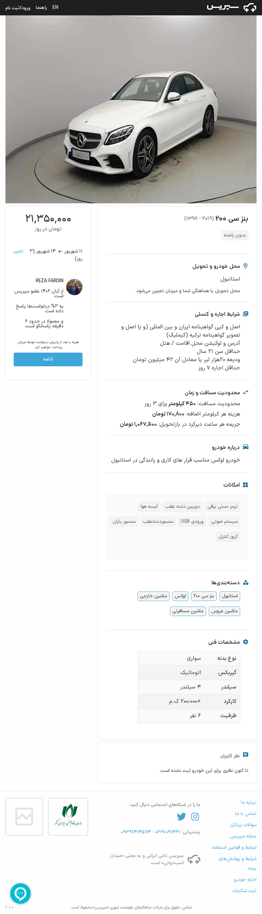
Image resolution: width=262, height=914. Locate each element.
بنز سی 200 (203, 596)
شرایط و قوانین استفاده (234, 847)
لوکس (180, 596)
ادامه (48, 359)
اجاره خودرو (245, 879)
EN (55, 7)
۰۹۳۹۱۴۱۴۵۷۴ (136, 832)
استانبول (230, 596)
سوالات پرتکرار (243, 825)
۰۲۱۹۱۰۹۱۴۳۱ (167, 832)
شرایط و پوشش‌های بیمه (237, 863)
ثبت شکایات (244, 891)
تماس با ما (246, 813)
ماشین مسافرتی (188, 611)
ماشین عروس (224, 611)
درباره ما (249, 802)
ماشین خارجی (153, 596)
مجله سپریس (243, 836)
